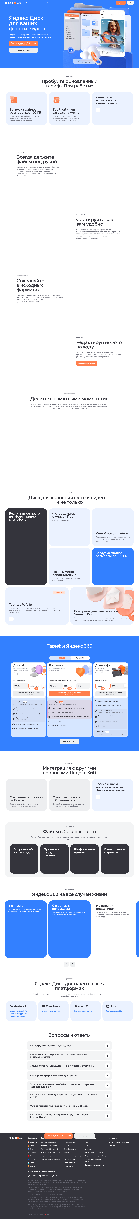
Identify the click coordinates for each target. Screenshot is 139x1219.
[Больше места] (43, 685)
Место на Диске (19, 680)
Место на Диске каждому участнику (63, 680)
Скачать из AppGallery (19, 1014)
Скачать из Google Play (19, 1011)
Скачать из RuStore (17, 1017)
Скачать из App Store (114, 1011)
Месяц (59, 658)
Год (80, 658)
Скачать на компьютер (51, 1011)
